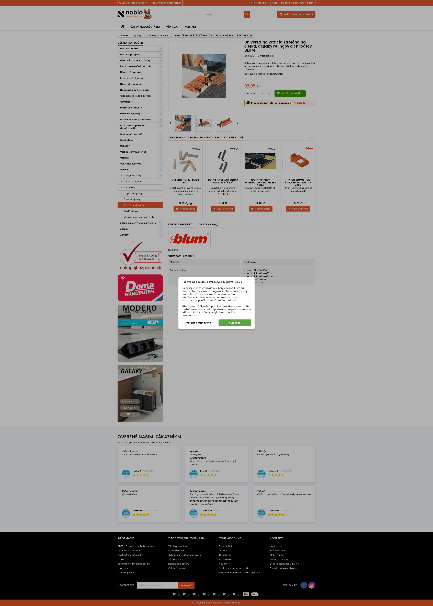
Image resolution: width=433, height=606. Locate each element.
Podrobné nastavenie (198, 322)
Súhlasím (235, 322)
